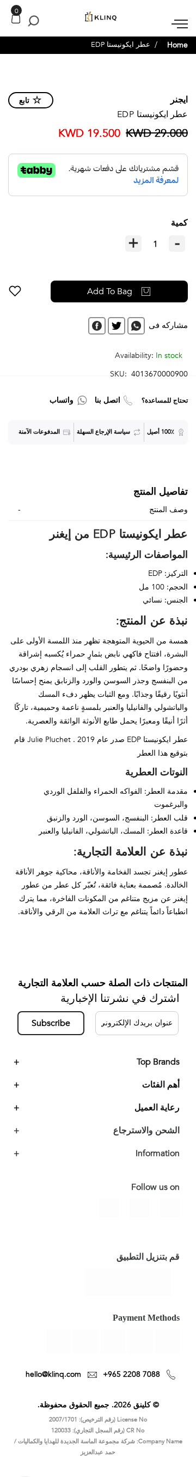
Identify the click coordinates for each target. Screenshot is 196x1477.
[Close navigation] (11, 11)
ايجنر (179, 100)
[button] (15, 291)
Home (177, 45)
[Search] (31, 20)
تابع (24, 100)
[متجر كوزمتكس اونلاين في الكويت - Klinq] (98, 17)
